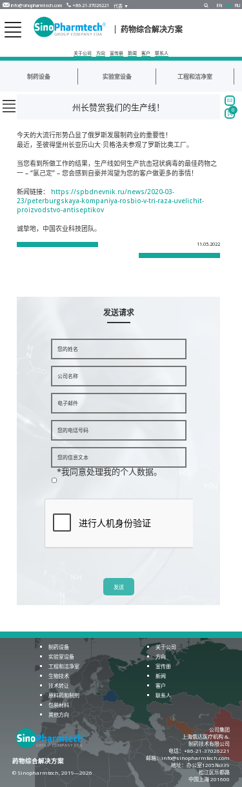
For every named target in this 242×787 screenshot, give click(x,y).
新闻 (132, 53)
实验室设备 (117, 76)
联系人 (161, 53)
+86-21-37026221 (90, 5)
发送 (119, 587)
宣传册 (116, 53)
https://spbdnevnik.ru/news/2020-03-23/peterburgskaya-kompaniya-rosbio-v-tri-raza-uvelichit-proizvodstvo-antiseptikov (110, 200)
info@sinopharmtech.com (36, 5)
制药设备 (38, 76)
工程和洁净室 (194, 76)
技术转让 (58, 685)
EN (219, 5)
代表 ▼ (121, 6)
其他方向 (58, 714)
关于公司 (83, 53)
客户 (145, 53)
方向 (100, 53)
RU (237, 5)
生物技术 (58, 675)
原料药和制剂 (63, 695)
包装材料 (58, 704)
